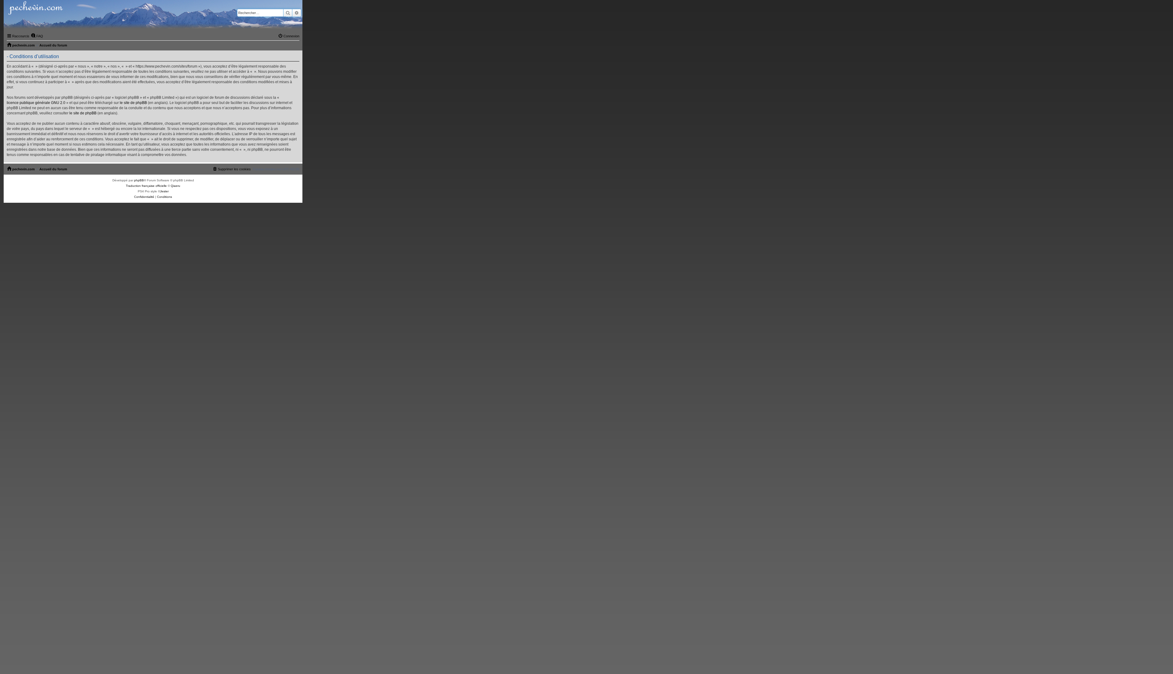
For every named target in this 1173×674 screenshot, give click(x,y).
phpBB (139, 180)
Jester (164, 191)
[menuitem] (37, 36)
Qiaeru (175, 185)
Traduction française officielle (146, 185)
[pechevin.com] (153, 15)
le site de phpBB (133, 103)
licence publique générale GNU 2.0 (36, 103)
